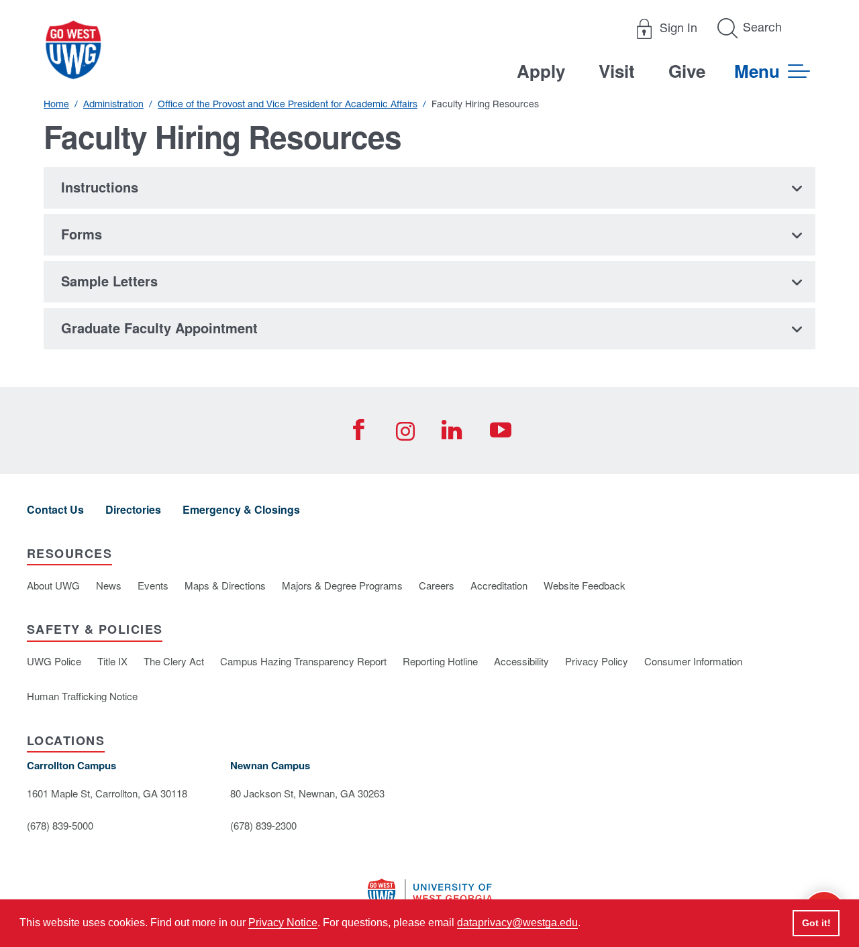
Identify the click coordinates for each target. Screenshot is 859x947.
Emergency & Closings (241, 509)
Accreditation (498, 585)
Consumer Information (693, 661)
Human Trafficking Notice (82, 696)
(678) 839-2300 (263, 825)
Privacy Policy (596, 661)
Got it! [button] (816, 922)
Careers (436, 585)
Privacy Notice (282, 922)
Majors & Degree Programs (342, 585)
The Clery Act (174, 661)
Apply (541, 70)
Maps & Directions (225, 585)
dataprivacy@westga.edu (517, 922)
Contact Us (55, 509)
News (108, 585)
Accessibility (521, 661)
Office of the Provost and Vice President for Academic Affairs (287, 104)
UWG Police (54, 661)
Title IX (112, 661)
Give (686, 70)
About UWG (53, 585)
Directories (133, 509)
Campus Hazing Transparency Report (303, 661)
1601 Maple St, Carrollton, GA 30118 (107, 793)
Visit (617, 70)
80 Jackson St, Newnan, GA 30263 (307, 793)
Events (153, 585)
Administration (113, 104)
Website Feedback (584, 585)
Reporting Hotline (440, 661)
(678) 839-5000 (60, 825)
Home (56, 104)
